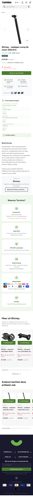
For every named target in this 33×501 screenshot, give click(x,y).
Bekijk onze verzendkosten (17, 268)
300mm (4, 113)
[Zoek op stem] (28, 7)
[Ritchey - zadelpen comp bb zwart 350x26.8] (9, 397)
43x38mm (5, 125)
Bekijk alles (15, 374)
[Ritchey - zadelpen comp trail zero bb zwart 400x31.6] (24, 397)
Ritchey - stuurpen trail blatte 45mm (7, 350)
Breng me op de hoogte (16, 73)
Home (3, 12)
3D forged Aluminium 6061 (9, 117)
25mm (4, 121)
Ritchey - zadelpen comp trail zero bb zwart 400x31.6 (24, 410)
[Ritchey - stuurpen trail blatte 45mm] (8, 338)
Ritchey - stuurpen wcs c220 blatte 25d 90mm (24, 351)
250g (3, 129)
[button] (26, 2)
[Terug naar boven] (16, 442)
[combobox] (16, 7)
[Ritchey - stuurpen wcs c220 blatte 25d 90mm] (25, 338)
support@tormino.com (20, 304)
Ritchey (4, 62)
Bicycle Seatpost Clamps (9, 105)
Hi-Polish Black (6, 109)
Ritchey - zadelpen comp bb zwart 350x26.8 (9, 410)
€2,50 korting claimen (16, 469)
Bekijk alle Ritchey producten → (16, 189)
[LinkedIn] (16, 477)
